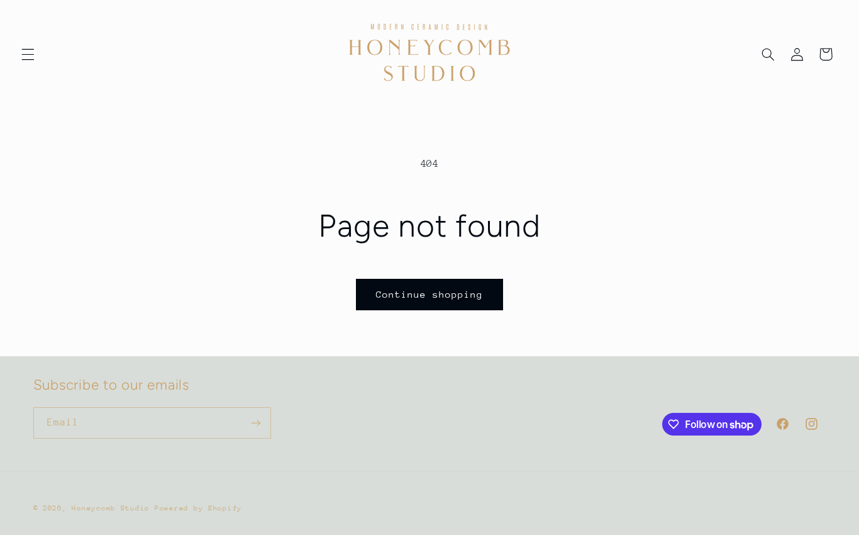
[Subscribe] (255, 422)
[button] (27, 54)
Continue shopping (430, 294)
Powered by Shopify (198, 508)
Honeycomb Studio (111, 508)
